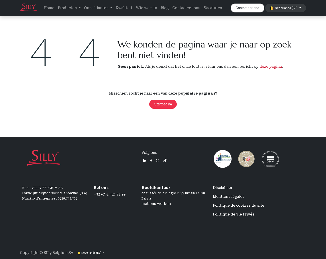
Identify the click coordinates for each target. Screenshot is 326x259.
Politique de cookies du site (238, 205)
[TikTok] (165, 160)
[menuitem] (49, 8)
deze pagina (270, 66)
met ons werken (156, 204)
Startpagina (163, 104)
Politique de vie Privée (234, 214)
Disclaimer (222, 188)
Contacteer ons (247, 8)
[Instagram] (157, 160)
